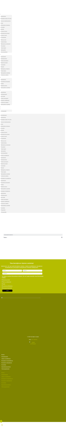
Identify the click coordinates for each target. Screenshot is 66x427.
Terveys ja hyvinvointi (7, 288)
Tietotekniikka (3, 37)
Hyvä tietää (3, 96)
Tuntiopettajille (3, 111)
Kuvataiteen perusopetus (5, 81)
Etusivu (3, 354)
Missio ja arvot (3, 39)
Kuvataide (3, 27)
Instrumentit (3, 64)
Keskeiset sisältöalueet (5, 100)
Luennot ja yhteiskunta (7, 286)
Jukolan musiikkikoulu (5, 54)
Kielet (2, 23)
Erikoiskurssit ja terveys (5, 33)
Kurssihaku (3, 364)
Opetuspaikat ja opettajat (5, 87)
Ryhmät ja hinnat (4, 85)
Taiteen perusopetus (4, 60)
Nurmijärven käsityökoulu (6, 90)
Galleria (2, 83)
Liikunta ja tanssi (4, 31)
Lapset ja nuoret (4, 35)
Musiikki (2, 29)
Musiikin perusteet (4, 62)
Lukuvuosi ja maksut (4, 102)
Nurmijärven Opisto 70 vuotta (6, 18)
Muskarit (2, 66)
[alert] (33, 235)
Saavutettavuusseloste (6, 366)
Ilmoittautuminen (4, 58)
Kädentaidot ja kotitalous (5, 25)
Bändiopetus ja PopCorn (5, 68)
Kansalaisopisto (4, 14)
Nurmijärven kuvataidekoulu (6, 77)
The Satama (34, 339)
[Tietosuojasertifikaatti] (33, 345)
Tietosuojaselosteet (5, 368)
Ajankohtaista (3, 16)
